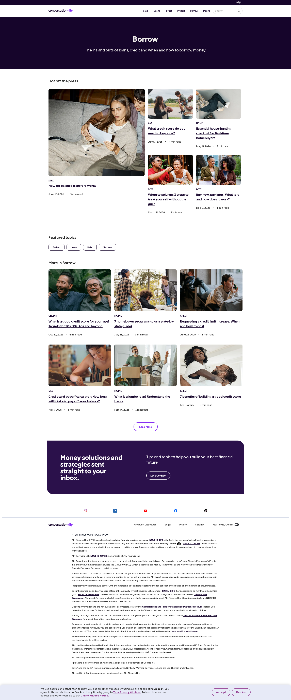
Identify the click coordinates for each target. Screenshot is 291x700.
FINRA (165, 590)
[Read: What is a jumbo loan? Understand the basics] (145, 365)
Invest (169, 10)
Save (145, 10)
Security (199, 524)
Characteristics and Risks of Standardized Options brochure (172, 606)
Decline (241, 692)
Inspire (206, 10)
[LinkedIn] (115, 511)
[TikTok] (206, 511)
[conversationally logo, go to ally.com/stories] (60, 10)
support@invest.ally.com (185, 631)
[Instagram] (85, 511)
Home (74, 247)
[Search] (239, 11)
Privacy (183, 524)
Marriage (107, 247)
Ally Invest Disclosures (145, 524)
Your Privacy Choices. (127, 692)
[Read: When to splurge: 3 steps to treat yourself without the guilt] (170, 170)
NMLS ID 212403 (98, 555)
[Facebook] (176, 511)
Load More (145, 426)
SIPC (172, 590)
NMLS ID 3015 (156, 539)
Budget (56, 247)
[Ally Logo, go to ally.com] (238, 2)
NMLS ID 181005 (191, 543)
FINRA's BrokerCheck (88, 594)
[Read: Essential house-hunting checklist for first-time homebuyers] (218, 104)
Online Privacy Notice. (94, 695)
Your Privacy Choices (223, 524)
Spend (157, 10)
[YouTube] (145, 511)
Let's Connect (158, 475)
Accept (221, 692)
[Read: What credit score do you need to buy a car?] (170, 104)
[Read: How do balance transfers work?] (96, 132)
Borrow (194, 10)
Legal (168, 524)
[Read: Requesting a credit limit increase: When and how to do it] (211, 290)
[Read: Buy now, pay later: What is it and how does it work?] (218, 170)
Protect (181, 10)
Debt (89, 247)
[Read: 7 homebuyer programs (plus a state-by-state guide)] (145, 290)
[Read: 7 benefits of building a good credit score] (211, 365)
